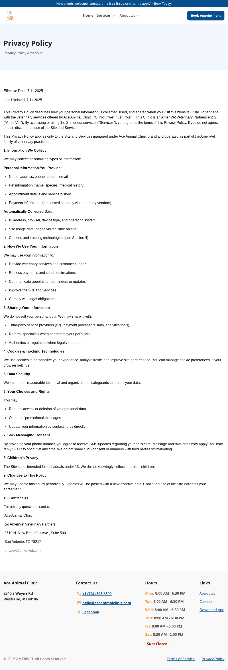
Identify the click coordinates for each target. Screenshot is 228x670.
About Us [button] (127, 15)
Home (88, 15)
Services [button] (104, 15)
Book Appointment (206, 15)
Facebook (90, 612)
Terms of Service (181, 659)
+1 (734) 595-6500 (97, 593)
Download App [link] (212, 609)
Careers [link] (206, 601)
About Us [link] (207, 593)
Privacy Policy (213, 659)
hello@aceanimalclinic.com (106, 602)
